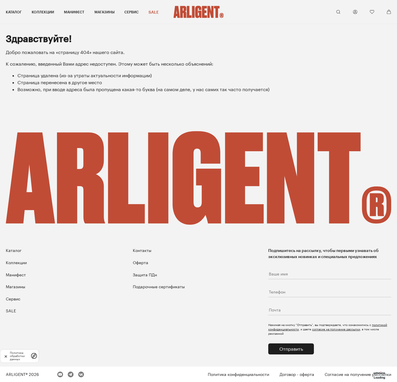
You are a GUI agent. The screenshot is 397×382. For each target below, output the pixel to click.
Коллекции (43, 12)
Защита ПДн (145, 274)
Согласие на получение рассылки (358, 374)
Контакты (142, 250)
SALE (154, 12)
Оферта (140, 262)
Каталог (14, 12)
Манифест (74, 12)
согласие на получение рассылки (336, 329)
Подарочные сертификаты (159, 286)
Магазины (104, 12)
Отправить (291, 349)
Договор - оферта (297, 374)
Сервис (131, 12)
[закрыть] (6, 356)
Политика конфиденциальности (238, 374)
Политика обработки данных (17, 356)
